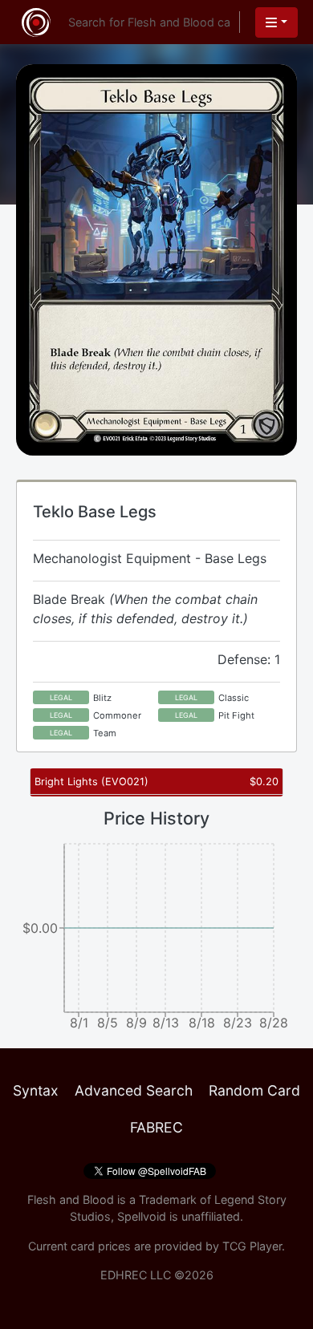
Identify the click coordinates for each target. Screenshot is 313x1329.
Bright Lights (91, 782)
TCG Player (252, 1246)
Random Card (254, 1090)
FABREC (156, 1127)
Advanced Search (134, 1090)
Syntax (36, 1090)
